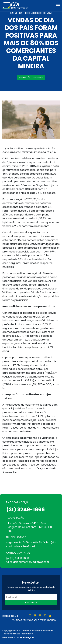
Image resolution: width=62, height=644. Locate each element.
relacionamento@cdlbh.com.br (29, 562)
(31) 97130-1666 (19, 558)
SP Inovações (27, 637)
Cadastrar (31, 602)
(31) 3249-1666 (25, 509)
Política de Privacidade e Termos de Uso (34, 620)
